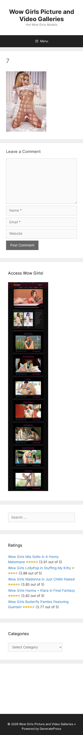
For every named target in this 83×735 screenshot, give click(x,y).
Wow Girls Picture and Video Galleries (41, 15)
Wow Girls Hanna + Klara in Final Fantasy (41, 590)
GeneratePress (50, 729)
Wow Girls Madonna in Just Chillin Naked (41, 579)
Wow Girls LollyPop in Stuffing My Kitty (39, 568)
